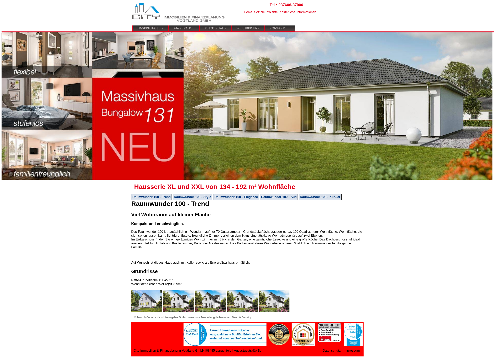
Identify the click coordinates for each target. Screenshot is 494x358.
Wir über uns (247, 28)
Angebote (182, 28)
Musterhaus (215, 28)
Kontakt (277, 28)
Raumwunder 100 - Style (192, 197)
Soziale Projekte (266, 12)
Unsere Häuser (150, 28)
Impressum (351, 350)
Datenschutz (332, 350)
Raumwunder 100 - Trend (151, 197)
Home (248, 12)
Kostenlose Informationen (297, 12)
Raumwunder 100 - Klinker (320, 197)
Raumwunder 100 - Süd (279, 197)
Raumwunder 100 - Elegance (236, 197)
